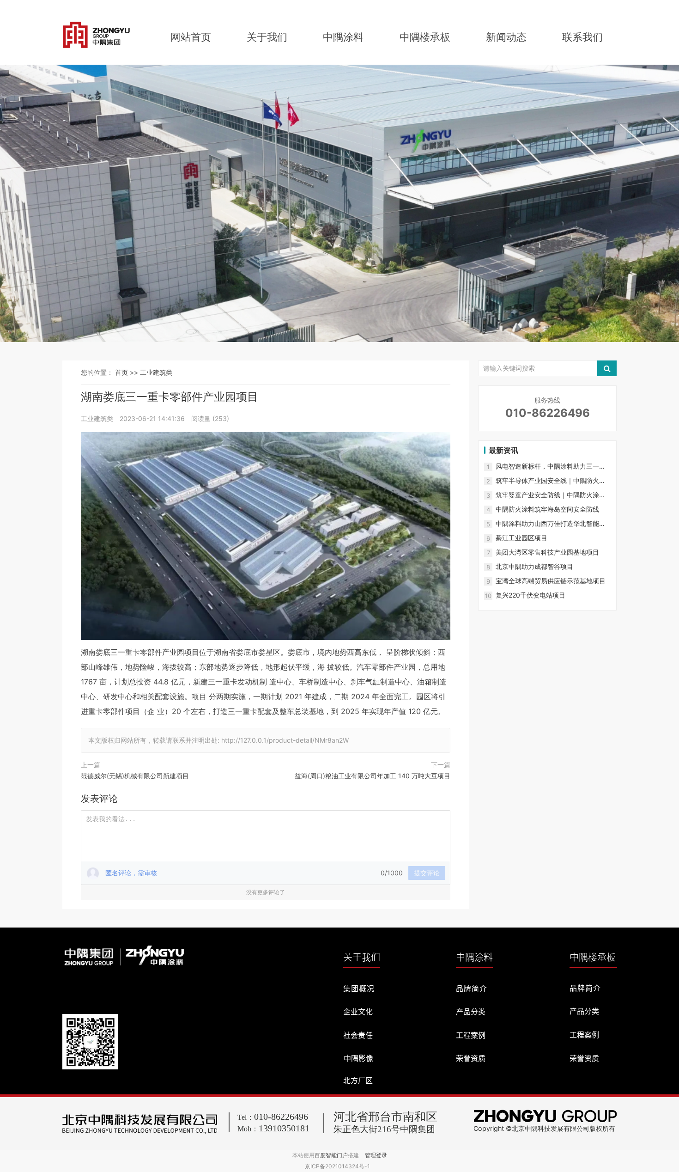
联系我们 (582, 37)
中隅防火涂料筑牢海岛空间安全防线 (547, 509)
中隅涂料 (343, 37)
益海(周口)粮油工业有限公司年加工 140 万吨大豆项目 (372, 776)
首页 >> (127, 372)
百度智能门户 (331, 1155)
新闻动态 (506, 37)
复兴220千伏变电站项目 (530, 595)
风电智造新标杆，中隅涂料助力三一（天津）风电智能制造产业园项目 (547, 466)
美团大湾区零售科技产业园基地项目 (547, 552)
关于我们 (267, 37)
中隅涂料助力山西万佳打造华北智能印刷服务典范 (551, 523)
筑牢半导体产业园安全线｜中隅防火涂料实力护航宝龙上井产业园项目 (551, 480)
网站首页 (190, 37)
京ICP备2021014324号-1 (337, 1166)
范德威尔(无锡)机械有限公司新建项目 (135, 776)
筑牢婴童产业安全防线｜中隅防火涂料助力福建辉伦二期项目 (551, 495)
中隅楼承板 (425, 37)
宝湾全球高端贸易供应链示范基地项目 (551, 581)
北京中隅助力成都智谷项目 (534, 566)
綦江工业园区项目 (521, 538)
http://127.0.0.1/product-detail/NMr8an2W (285, 740)
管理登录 (376, 1155)
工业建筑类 (156, 372)
